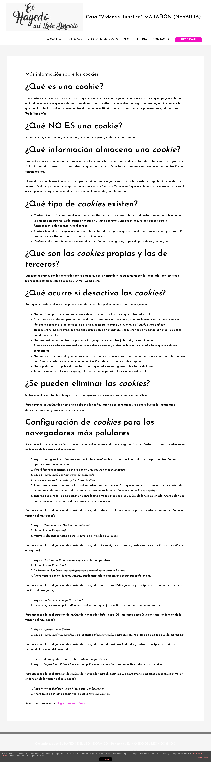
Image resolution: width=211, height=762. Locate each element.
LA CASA (51, 39)
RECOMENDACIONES (102, 39)
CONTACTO (161, 39)
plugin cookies (203, 757)
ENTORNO (74, 39)
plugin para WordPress (70, 703)
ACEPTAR (105, 759)
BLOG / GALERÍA (135, 39)
